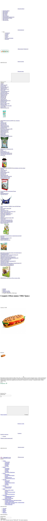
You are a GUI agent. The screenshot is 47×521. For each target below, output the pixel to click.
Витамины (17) (3, 151)
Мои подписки (6, 15)
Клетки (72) (2, 155)
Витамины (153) (3, 127)
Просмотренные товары (7, 18)
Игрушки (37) (3, 174)
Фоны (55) (2, 209)
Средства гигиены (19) (4, 178)
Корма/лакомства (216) (4, 152)
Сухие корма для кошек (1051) (6, 136)
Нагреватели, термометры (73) (6, 213)
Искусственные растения (10, 492)
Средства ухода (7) (4, 194)
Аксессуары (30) (3, 170)
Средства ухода (8, 487)
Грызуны (2, 169)
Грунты (6, 491)
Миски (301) (2, 90)
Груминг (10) (3, 171)
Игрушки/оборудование (9, 475)
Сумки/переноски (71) (4, 126)
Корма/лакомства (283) (4, 172)
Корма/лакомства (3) (4, 193)
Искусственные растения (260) (6, 221)
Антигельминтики (8, 504)
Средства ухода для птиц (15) (6, 154)
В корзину (26, 414)
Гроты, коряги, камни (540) (5, 208)
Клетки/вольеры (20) (4, 87)
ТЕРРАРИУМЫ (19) (4, 238)
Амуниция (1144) (3, 92)
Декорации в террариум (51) (6, 237)
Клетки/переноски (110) (5, 177)
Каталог (2, 82)
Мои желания (5, 19)
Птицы (1, 150)
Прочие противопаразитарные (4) (7, 265)
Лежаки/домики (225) (4, 89)
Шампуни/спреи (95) (4, 132)
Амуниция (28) (3, 122)
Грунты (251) (3, 218)
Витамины (7, 464)
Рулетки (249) (3, 98)
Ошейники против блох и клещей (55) (7, 256)
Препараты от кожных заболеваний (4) (8, 261)
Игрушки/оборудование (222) (6, 153)
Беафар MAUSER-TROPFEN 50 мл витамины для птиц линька (12, 168)
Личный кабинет (6, 10)
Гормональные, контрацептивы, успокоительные (14, 502)
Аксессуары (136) (3, 84)
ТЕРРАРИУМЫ (8, 497)
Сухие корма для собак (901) (6, 105)
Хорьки (1, 192)
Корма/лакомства (8, 477)
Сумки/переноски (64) (4, 91)
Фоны (6, 493)
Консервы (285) (3, 104)
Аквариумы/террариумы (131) (6, 219)
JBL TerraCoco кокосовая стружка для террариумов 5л (10, 252)
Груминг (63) (3, 133)
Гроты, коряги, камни (9, 489)
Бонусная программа (9, 38)
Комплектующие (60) (4, 93)
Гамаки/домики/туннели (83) (6, 176)
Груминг (6, 465)
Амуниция (7, 462)
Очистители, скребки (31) (5, 214)
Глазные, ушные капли (9, 501)
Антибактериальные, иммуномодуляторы (13, 500)
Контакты (7, 39)
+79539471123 (6, 457)
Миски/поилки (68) (4, 175)
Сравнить (19, 433)
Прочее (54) (2, 215)
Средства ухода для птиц (10, 478)
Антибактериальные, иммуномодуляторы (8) (9, 254)
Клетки (6, 476)
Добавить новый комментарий (6, 438)
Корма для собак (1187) (4, 103)
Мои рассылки (5, 20)
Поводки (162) (3, 96)
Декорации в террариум (9, 496)
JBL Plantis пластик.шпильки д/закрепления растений (10, 235)
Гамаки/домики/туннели (10, 482)
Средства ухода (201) (4, 262)
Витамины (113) (3, 101)
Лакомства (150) (3, 124)
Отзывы (4, 436)
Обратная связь (21, 71)
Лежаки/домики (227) (4, 129)
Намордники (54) (3, 94)
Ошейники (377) (3, 95)
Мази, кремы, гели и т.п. (10, 503)
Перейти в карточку (4, 434)
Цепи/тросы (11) (3, 99)
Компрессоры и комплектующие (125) (7, 211)
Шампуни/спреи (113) (4, 107)
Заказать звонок (21, 61)
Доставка (7, 33)
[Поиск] (20, 77)
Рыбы (1, 207)
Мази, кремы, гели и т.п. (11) (6, 255)
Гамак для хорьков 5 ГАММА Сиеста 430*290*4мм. (10, 206)
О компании (7, 32)
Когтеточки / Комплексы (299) (6, 128)
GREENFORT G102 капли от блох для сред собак (10, 278)
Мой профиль (5, 11)
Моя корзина (5, 12)
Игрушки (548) (3, 102)
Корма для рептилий (9, 498)
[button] (3, 31)
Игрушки (7, 466)
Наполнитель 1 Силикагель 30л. (6, 149)
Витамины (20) (3, 173)
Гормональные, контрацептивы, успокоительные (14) (10, 263)
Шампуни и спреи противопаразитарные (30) (9, 257)
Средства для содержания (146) (6, 220)
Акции (6, 37)
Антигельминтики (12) (4, 260)
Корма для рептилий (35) (5, 239)
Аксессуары (7, 461)
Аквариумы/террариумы (10, 494)
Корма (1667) (3, 134)
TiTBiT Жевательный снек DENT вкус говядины (10, 120)
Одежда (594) (3, 106)
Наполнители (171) (4, 131)
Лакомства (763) (3, 88)
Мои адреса (5, 14)
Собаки (1, 83)
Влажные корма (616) (4, 135)
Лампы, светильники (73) (5, 212)
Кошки (1, 121)
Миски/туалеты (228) (4, 125)
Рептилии (2, 236)
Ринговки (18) (3, 97)
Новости (6, 36)
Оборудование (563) (4, 210)
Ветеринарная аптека (4, 253)
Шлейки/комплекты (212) (5, 100)
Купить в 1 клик (21, 423)
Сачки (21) (2, 216)
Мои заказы (5, 13)
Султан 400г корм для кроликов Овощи (8, 191)
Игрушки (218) (3, 123)
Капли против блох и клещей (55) (7, 264)
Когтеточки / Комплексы (10, 472)
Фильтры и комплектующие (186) (7, 217)
